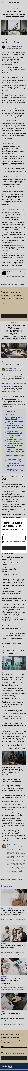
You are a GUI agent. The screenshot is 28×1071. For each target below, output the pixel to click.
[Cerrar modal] (24, 520)
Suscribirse (14, 547)
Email (4, 534)
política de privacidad (19, 541)
